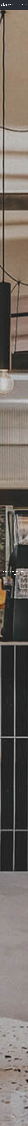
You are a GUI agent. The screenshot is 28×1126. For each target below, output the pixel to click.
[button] (25, 5)
